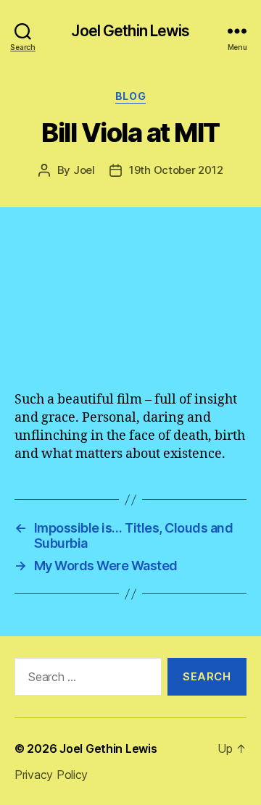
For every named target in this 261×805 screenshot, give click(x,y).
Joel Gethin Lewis (130, 30)
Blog (130, 96)
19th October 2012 (176, 170)
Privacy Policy (51, 774)
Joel (84, 170)
